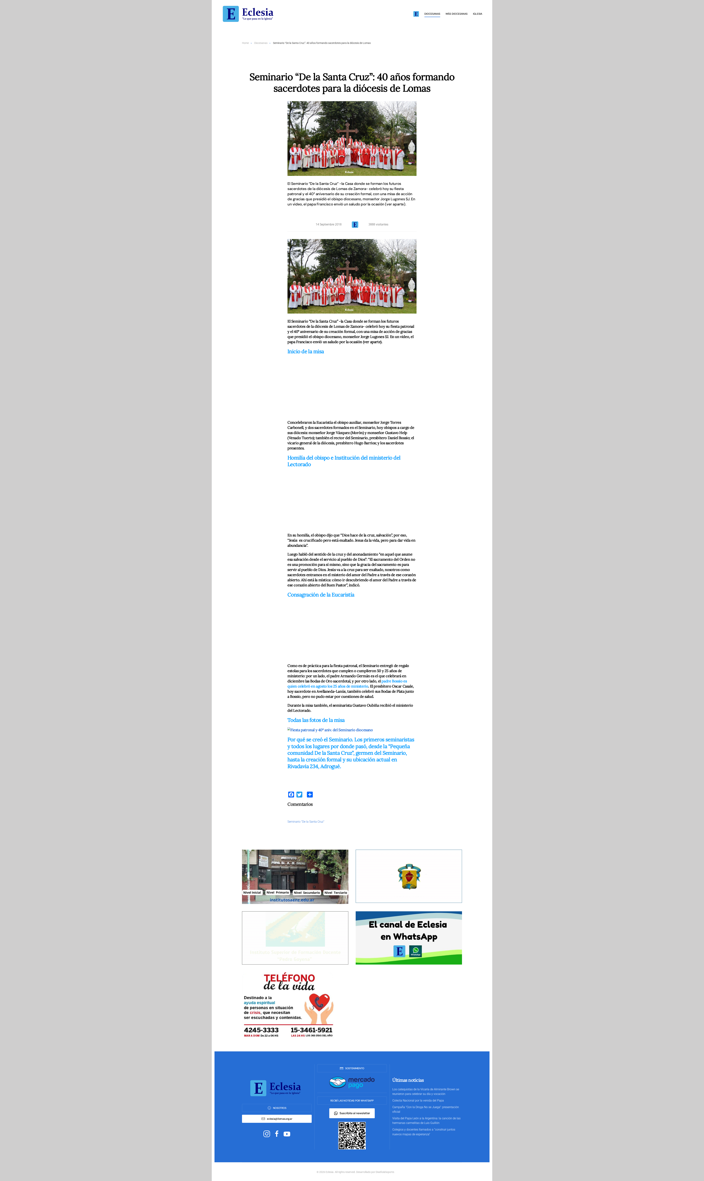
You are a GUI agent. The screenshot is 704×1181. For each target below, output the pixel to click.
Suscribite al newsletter (355, 1113)
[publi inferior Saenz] (295, 876)
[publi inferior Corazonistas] (409, 876)
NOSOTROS (279, 1108)
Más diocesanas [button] (456, 13)
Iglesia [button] (477, 13)
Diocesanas (432, 13)
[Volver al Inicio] (249, 14)
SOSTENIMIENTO (354, 1068)
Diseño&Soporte (385, 1172)
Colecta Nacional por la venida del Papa (418, 1100)
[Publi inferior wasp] (409, 937)
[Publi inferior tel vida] (288, 1005)
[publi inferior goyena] (295, 937)
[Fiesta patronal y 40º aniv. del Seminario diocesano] (330, 729)
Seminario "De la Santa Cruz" (305, 821)
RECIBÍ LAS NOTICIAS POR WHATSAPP (351, 1100)
